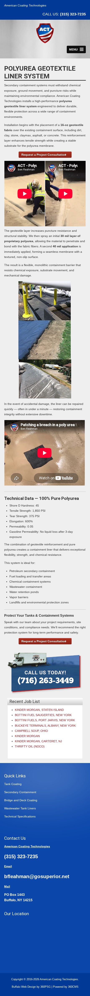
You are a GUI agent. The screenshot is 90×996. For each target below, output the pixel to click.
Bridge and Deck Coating (20, 800)
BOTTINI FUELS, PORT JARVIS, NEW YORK (45, 720)
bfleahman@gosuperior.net (36, 876)
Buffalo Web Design (24, 986)
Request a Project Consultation (43, 154)
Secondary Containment (20, 792)
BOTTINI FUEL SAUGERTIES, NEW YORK (43, 715)
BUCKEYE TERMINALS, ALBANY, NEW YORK (45, 725)
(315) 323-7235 (73, 14)
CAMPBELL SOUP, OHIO (31, 730)
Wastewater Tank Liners (20, 808)
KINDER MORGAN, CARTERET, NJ (38, 741)
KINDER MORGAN (27, 736)
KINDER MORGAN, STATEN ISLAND (39, 709)
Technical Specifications (20, 816)
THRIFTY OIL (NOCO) (30, 746)
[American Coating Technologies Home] (45, 33)
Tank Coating (13, 784)
